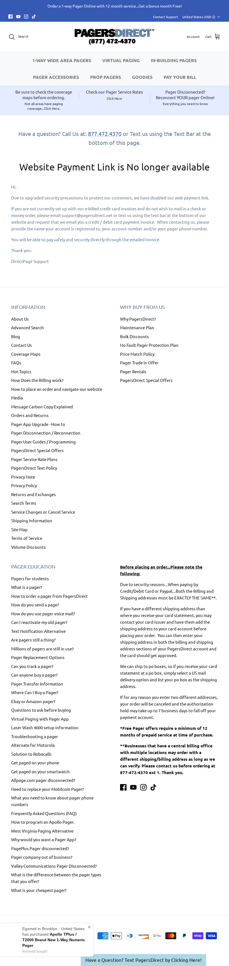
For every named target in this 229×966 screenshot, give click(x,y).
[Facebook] (10, 16)
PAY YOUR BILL (180, 77)
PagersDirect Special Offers (37, 450)
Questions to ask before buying (41, 710)
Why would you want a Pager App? (43, 839)
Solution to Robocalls (31, 754)
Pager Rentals (133, 371)
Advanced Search (27, 327)
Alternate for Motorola (33, 745)
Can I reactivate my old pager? (39, 622)
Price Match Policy (137, 354)
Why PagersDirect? (138, 318)
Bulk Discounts (134, 336)
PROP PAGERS (105, 77)
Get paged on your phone (35, 762)
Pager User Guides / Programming (43, 441)
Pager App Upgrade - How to (38, 424)
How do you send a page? (35, 604)
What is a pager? (26, 587)
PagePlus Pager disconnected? (40, 848)
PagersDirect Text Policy (34, 467)
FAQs (16, 362)
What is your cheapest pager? (38, 890)
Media (17, 397)
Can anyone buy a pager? (34, 674)
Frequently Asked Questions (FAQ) (44, 813)
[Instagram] (26, 16)
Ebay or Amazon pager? (33, 701)
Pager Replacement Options (38, 657)
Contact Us (21, 345)
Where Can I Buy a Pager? (34, 692)
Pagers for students (30, 578)
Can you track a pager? (32, 666)
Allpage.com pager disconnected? (43, 780)
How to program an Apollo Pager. (43, 821)
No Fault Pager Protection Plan (149, 345)
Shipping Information (31, 520)
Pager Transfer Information (37, 683)
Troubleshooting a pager (34, 736)
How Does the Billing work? (37, 380)
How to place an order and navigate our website (56, 389)
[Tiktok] (34, 16)
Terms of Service (26, 538)
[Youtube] (18, 16)
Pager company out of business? (41, 857)
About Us (20, 318)
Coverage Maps (25, 354)
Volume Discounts (28, 547)
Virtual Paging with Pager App (40, 718)
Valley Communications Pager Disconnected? (54, 866)
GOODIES (142, 77)
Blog (15, 336)
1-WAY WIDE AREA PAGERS (61, 60)
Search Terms (23, 503)
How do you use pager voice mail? (43, 613)
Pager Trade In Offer (139, 362)
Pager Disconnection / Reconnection (45, 432)
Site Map (19, 529)
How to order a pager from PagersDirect (49, 596)
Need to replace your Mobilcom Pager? (47, 789)
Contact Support (165, 16)
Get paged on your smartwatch (40, 771)
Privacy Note (23, 476)
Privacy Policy (24, 485)
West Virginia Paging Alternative (42, 830)
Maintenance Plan (137, 327)
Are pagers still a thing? (33, 639)
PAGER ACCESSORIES (56, 77)
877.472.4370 (104, 133)
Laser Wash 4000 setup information (44, 727)
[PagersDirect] (114, 36)
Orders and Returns (30, 415)
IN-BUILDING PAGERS (174, 60)
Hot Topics (21, 371)
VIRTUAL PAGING (121, 60)
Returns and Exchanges (33, 494)
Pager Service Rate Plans (34, 459)
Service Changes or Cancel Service (43, 511)
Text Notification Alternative (38, 631)
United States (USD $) (198, 16)
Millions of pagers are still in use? (42, 648)
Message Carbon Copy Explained (42, 406)
